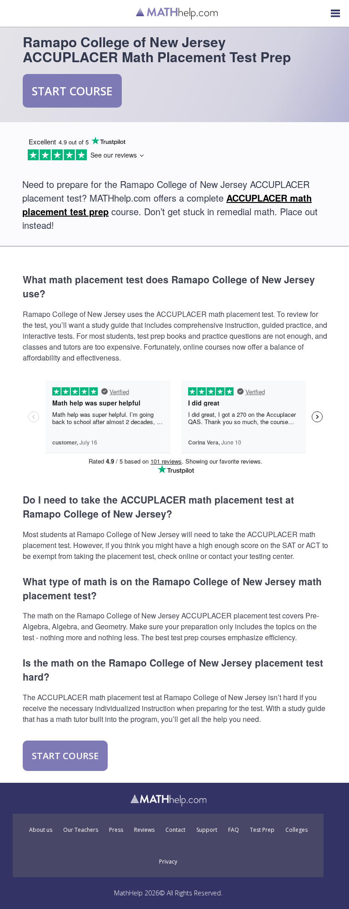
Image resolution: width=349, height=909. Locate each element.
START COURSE (72, 91)
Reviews (144, 830)
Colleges (296, 830)
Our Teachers (80, 830)
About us (40, 830)
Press (116, 830)
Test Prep (262, 830)
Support (206, 830)
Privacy (168, 861)
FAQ (233, 830)
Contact (175, 830)
